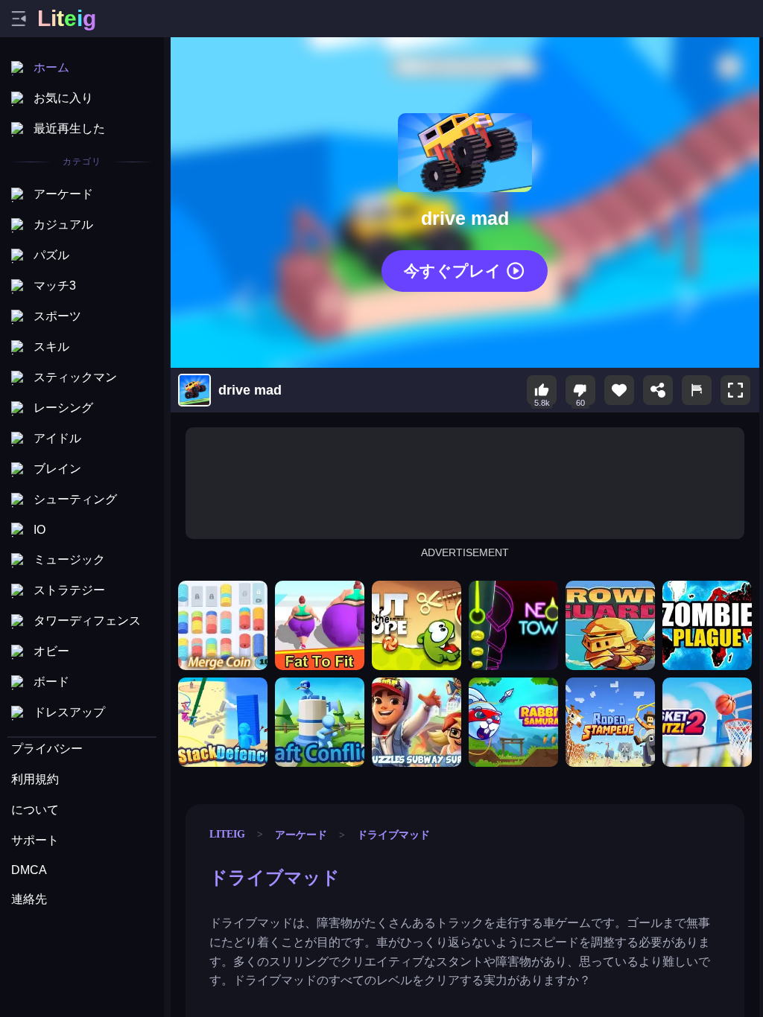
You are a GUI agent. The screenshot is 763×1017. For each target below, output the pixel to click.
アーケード (301, 835)
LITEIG (227, 834)
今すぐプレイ (452, 270)
